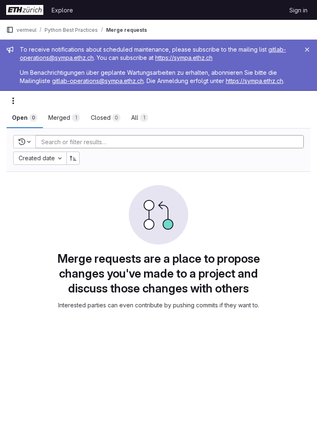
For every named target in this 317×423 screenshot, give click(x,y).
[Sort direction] (73, 158)
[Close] (307, 50)
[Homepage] (25, 10)
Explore (62, 10)
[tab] (25, 117)
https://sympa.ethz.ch (184, 57)
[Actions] (13, 100)
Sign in (298, 10)
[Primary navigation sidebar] (10, 29)
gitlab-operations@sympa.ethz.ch (98, 80)
